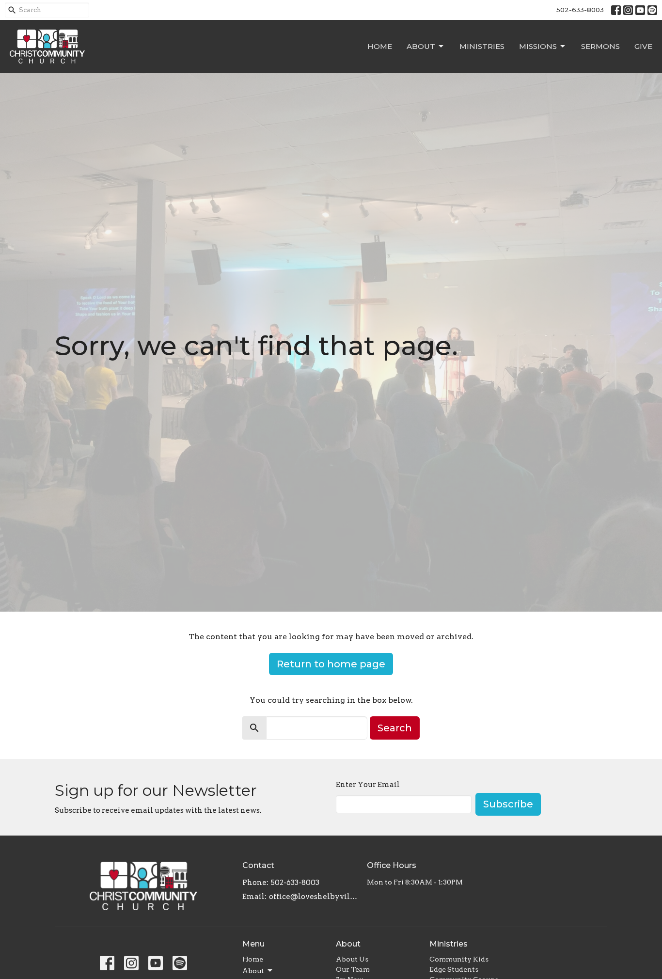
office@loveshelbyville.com (313, 896)
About (421, 46)
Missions (538, 46)
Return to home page (331, 664)
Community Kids (459, 959)
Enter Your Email (368, 784)
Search (395, 728)
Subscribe (508, 804)
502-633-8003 (580, 10)
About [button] (253, 971)
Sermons (600, 46)
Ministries (481, 46)
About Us (352, 959)
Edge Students (453, 969)
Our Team (353, 969)
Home (379, 46)
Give (643, 46)
